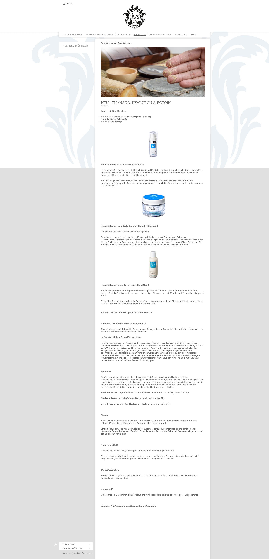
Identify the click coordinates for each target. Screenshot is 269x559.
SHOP (194, 34)
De (64, 3)
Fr (71, 3)
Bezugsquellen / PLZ (73, 548)
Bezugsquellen (160, 34)
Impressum (67, 553)
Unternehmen (72, 34)
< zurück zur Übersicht (75, 45)
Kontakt (181, 34)
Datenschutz (87, 553)
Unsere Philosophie (99, 34)
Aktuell (140, 34)
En (68, 3)
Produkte (123, 34)
